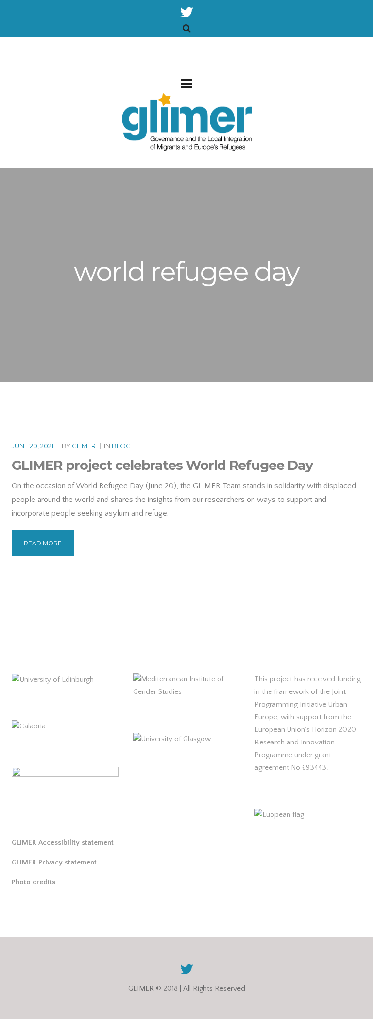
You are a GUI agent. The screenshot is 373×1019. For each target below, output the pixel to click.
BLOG (121, 445)
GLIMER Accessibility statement (63, 842)
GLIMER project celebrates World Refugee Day (162, 465)
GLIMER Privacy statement (54, 862)
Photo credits (33, 882)
